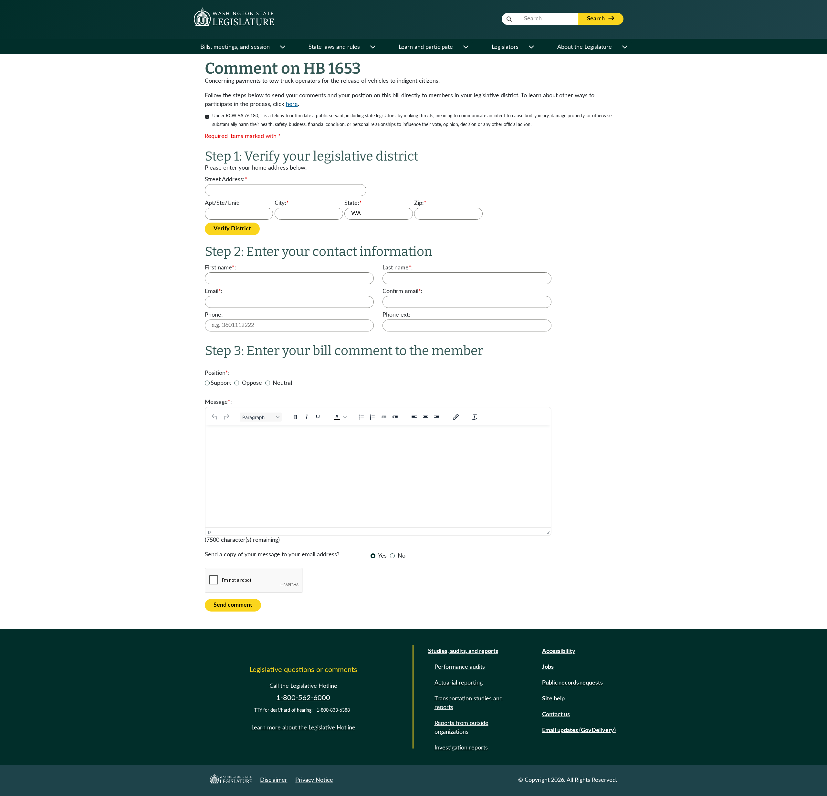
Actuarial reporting (458, 683)
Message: (218, 402)
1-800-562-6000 (303, 697)
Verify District (232, 229)
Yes (382, 556)
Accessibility (558, 651)
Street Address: (226, 180)
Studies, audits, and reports (463, 651)
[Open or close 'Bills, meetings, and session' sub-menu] (282, 47)
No (401, 556)
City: (282, 203)
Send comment (233, 605)
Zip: (420, 203)
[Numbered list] (372, 417)
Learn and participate (426, 47)
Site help (553, 699)
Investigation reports (461, 748)
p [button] (209, 531)
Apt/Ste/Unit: (222, 203)
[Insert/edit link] (455, 417)
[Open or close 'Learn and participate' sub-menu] (465, 47)
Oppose (252, 383)
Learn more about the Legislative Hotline (303, 728)
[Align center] (425, 417)
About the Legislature (584, 47)
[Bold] (295, 417)
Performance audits (459, 667)
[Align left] (414, 417)
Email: (214, 291)
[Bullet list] (361, 417)
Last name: (397, 268)
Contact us (556, 714)
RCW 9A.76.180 (242, 116)
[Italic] (306, 417)
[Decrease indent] (383, 417)
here (292, 104)
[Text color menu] (345, 417)
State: (353, 203)
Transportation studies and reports (468, 703)
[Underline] (317, 417)
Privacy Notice (314, 780)
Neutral (282, 383)
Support (221, 383)
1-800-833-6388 (333, 710)
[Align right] (436, 417)
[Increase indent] (395, 417)
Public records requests (572, 683)
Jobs (548, 667)
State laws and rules (334, 47)
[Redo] (226, 417)
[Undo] (214, 417)
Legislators (505, 47)
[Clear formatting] (474, 417)
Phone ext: (396, 315)
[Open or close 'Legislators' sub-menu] (531, 47)
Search (596, 19)
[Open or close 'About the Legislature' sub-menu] (624, 47)
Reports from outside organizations (461, 727)
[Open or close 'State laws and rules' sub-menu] (372, 47)
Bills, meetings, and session (235, 47)
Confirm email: (402, 291)
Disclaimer (273, 780)
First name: (220, 268)
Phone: (214, 315)
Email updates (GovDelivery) (579, 730)
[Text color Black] (336, 417)
